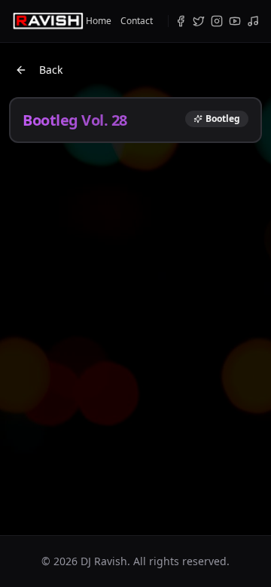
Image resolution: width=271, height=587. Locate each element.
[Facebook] (181, 21)
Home (98, 21)
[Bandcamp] (253, 21)
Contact (136, 21)
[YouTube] (235, 21)
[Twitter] (199, 21)
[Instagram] (217, 21)
